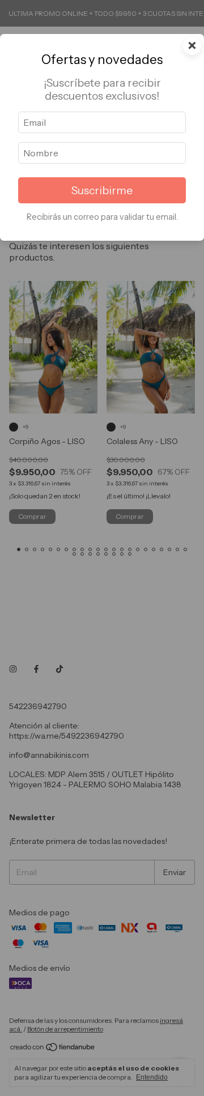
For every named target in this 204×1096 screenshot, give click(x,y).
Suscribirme (102, 190)
